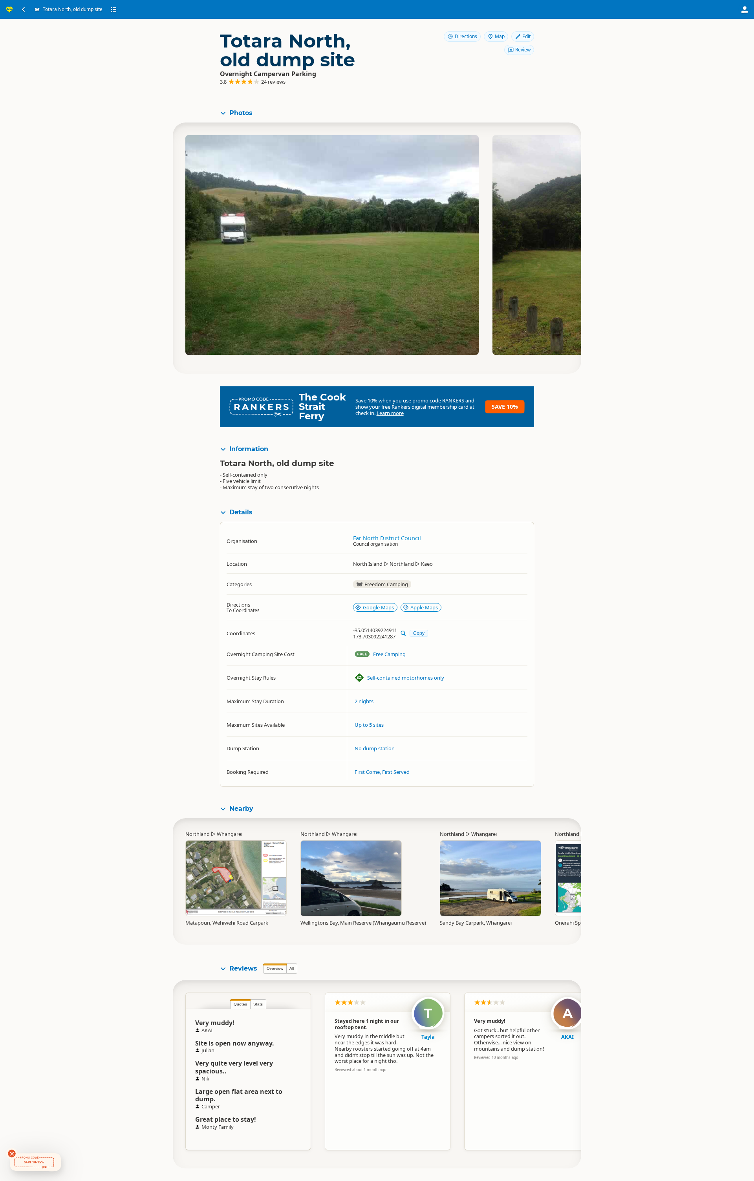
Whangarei (229, 833)
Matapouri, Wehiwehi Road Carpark (226, 922)
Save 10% (505, 406)
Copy (419, 633)
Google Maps (378, 607)
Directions (466, 36)
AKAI (567, 1036)
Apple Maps (424, 607)
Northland (197, 833)
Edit (526, 36)
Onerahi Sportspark (578, 922)
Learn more (390, 413)
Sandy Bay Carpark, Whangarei (476, 922)
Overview (275, 968)
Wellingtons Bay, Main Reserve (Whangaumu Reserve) (363, 922)
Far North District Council (387, 538)
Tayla (428, 1036)
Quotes (240, 1004)
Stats (258, 1004)
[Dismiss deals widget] (12, 1153)
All (291, 968)
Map (500, 36)
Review (523, 49)
